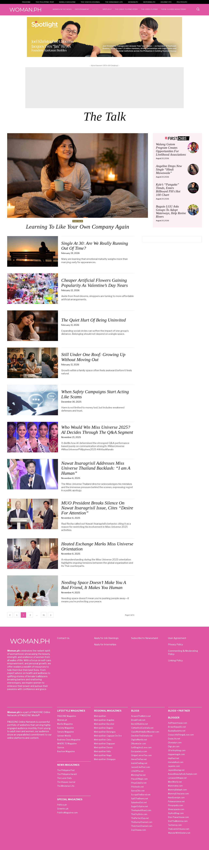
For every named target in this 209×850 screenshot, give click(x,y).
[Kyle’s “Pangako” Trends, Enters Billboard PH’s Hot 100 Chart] (193, 187)
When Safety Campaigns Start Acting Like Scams (95, 394)
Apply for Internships (105, 644)
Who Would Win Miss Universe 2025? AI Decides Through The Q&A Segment (97, 430)
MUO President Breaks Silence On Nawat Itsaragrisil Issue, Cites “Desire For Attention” (97, 508)
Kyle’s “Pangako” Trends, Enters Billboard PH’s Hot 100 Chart (168, 190)
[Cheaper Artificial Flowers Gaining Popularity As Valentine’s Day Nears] (32, 288)
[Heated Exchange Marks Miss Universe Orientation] (32, 553)
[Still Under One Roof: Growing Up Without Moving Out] (32, 363)
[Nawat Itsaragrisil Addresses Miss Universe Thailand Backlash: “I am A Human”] (32, 474)
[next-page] (51, 615)
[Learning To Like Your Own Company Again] (77, 175)
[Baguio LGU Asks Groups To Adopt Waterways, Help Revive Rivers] (193, 209)
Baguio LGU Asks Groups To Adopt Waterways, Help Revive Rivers (171, 211)
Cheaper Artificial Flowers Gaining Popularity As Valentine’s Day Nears (94, 283)
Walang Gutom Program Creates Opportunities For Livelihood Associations (171, 149)
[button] (198, 9)
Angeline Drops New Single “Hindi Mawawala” (169, 169)
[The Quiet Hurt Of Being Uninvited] (32, 325)
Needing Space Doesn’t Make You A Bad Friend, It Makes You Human (93, 585)
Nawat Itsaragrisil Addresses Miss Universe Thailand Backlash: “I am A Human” (95, 468)
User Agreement (177, 638)
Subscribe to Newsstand (144, 638)
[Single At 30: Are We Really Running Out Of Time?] (32, 251)
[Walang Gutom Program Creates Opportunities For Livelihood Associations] (193, 147)
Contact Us (63, 638)
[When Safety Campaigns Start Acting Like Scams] (32, 400)
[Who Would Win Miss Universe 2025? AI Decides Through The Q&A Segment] (32, 437)
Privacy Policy (175, 644)
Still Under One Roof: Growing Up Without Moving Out (93, 357)
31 (44, 615)
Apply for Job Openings (106, 638)
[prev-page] (10, 615)
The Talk (77, 221)
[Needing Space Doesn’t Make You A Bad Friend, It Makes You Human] (32, 590)
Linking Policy (175, 660)
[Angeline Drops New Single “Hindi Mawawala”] (193, 169)
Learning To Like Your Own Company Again (77, 227)
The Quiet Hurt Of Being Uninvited (93, 319)
